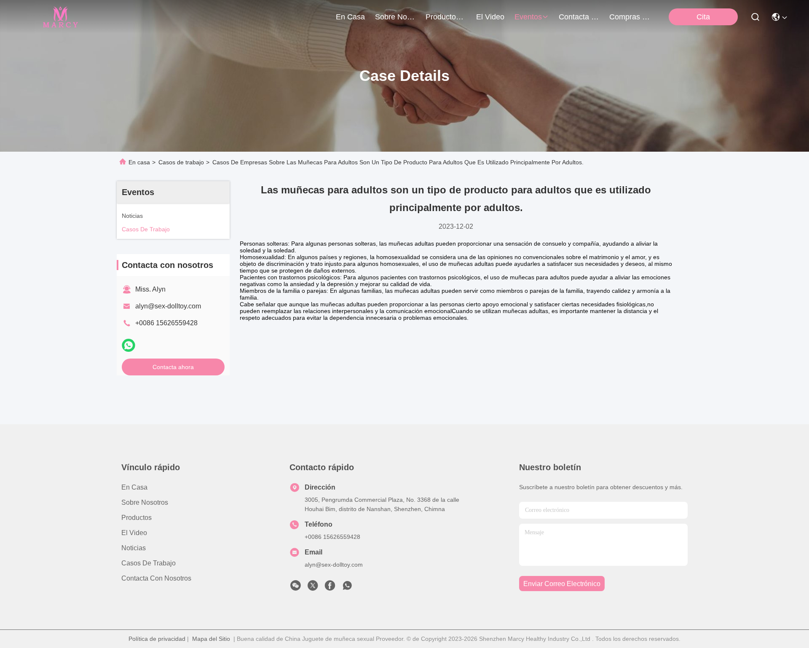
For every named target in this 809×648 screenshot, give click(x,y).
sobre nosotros (395, 17)
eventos (528, 17)
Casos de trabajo (181, 162)
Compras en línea (629, 17)
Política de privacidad (157, 638)
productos (443, 17)
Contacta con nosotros (156, 578)
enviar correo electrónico (561, 583)
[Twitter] (313, 587)
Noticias (133, 548)
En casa (350, 17)
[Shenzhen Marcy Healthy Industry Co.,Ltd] (59, 16)
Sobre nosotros (144, 502)
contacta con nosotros (579, 17)
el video (490, 17)
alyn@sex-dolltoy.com (168, 306)
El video (134, 532)
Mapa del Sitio (211, 638)
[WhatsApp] (128, 345)
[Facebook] (330, 587)
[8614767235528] (347, 587)
